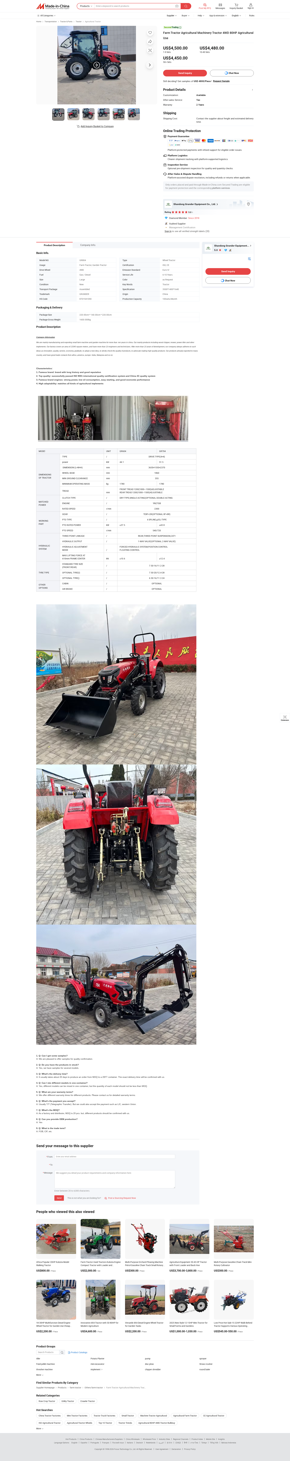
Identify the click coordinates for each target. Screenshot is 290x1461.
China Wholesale (133, 1439)
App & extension (216, 15)
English (74, 1442)
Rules (251, 15)
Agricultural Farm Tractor (185, 1415)
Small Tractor (128, 1415)
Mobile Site (210, 1439)
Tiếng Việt (214, 1442)
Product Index (197, 1439)
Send (59, 1198)
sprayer (202, 1358)
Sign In (168, 231)
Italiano (130, 1442)
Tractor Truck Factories (104, 1415)
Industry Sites (164, 1439)
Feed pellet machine (45, 1364)
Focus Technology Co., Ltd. (125, 1449)
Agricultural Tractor (93, 21)
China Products (86, 1439)
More (39, 1428)
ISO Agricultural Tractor (50, 1422)
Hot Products (71, 1439)
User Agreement (161, 1449)
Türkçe (204, 1442)
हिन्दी (185, 1442)
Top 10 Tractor (105, 1422)
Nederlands (150, 1442)
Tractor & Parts (66, 21)
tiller (38, 1358)
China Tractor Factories (50, 1415)
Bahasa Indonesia (228, 1442)
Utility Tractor (67, 1401)
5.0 (216, 250)
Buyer (184, 15)
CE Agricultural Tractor (213, 1415)
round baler (204, 1369)
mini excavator (97, 1364)
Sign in (251, 7)
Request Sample (221, 81)
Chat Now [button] (234, 73)
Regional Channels (180, 1439)
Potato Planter (97, 1358)
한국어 (169, 1442)
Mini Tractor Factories (77, 1415)
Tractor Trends (125, 1422)
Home (38, 21)
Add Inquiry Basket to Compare (97, 126)
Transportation (51, 21)
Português (94, 1442)
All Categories (46, 15)
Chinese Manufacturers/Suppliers (109, 1439)
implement (95, 1369)
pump (147, 1358)
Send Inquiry (185, 73)
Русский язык (118, 1442)
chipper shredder (153, 1369)
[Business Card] (249, 258)
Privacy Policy (190, 1449)
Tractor (79, 21)
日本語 (178, 1442)
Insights (221, 1439)
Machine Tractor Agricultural (153, 1415)
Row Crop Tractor (47, 1401)
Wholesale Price (149, 1439)
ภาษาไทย (194, 1442)
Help (200, 15)
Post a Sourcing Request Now (120, 1198)
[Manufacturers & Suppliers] (52, 6)
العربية (161, 1442)
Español (84, 1442)
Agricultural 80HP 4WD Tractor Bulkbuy (156, 1422)
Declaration (176, 1449)
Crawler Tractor (87, 1401)
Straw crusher (206, 1364)
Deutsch (139, 1442)
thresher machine (44, 1369)
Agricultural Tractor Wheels (79, 1422)
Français (105, 1442)
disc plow (149, 1364)
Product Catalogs (78, 1352)
